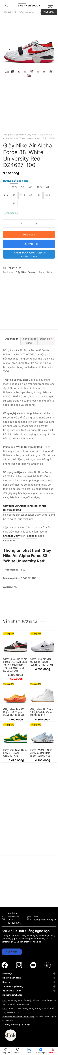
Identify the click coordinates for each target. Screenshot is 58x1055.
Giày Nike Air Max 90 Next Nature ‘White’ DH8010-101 (41, 661)
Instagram (9, 540)
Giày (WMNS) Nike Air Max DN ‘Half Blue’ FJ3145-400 (41, 752)
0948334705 (14, 923)
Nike (49, 272)
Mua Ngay (29, 234)
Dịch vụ (6, 982)
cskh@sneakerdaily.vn (45, 919)
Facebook (31, 535)
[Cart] (6, 5)
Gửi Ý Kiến (11, 951)
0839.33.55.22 (15, 1012)
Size (5, 195)
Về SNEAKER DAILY (11, 990)
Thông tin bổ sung (29, 340)
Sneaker (20, 134)
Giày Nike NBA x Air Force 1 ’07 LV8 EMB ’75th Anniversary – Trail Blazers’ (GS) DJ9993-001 (15, 664)
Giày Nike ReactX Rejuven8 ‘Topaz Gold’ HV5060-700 (14, 712)
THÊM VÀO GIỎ (29, 243)
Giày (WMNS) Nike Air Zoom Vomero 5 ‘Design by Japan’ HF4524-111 (41, 803)
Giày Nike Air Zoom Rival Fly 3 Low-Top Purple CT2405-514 (14, 894)
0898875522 (14, 916)
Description (11, 338)
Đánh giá (46, 338)
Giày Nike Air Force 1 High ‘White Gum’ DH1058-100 (41, 712)
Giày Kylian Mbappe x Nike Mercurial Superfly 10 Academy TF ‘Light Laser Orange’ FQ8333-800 (15, 849)
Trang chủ (8, 134)
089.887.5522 (22, 1004)
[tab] (11, 341)
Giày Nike (31, 134)
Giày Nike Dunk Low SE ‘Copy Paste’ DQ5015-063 (42, 894)
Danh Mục (7, 973)
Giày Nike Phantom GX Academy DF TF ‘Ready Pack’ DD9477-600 (14, 803)
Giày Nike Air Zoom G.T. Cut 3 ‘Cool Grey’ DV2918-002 (41, 845)
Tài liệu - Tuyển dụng (12, 986)
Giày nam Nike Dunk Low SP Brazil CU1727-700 (15, 752)
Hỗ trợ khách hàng (11, 978)
